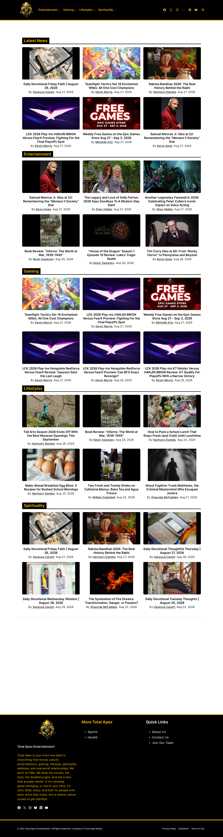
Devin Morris (104, 92)
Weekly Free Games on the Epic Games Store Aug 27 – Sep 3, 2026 (111, 136)
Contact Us (160, 737)
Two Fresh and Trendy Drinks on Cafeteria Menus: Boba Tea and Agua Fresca (111, 489)
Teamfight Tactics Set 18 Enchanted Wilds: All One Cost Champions (111, 86)
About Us (159, 732)
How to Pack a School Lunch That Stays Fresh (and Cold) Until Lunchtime (172, 433)
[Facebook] (164, 10)
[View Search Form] (203, 10)
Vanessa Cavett (43, 92)
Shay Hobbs (104, 209)
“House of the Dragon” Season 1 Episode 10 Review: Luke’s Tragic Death (111, 255)
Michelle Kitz (104, 142)
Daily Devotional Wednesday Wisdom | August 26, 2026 (51, 601)
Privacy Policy (169, 828)
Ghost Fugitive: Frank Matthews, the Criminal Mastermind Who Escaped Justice (172, 489)
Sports (92, 732)
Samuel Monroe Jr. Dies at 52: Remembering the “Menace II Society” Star (172, 137)
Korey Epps (164, 146)
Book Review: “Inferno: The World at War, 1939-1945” (51, 253)
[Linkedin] (190, 10)
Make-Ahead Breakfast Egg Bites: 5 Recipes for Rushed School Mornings (51, 487)
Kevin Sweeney (43, 259)
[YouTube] (196, 10)
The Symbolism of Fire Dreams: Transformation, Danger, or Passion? (111, 601)
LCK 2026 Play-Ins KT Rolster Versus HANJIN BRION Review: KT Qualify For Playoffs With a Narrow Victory (172, 372)
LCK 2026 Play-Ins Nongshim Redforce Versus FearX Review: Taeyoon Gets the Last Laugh (50, 372)
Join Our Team (163, 743)
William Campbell (103, 497)
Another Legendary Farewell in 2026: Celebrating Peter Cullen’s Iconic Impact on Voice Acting (172, 201)
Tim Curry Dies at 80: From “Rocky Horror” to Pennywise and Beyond (172, 253)
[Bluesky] (183, 10)
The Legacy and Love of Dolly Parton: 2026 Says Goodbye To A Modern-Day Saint (111, 201)
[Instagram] (177, 10)
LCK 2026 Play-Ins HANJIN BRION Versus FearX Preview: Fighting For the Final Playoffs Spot (50, 137)
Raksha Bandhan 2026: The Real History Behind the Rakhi (172, 86)
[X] (171, 10)
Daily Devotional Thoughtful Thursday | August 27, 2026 (172, 551)
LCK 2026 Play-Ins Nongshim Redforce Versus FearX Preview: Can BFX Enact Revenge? (111, 372)
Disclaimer (184, 828)
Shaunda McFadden (164, 497)
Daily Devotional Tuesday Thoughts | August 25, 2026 (172, 601)
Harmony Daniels (164, 92)
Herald (92, 737)
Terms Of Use (197, 828)
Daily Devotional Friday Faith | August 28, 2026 (51, 86)
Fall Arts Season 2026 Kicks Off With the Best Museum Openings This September (51, 435)
